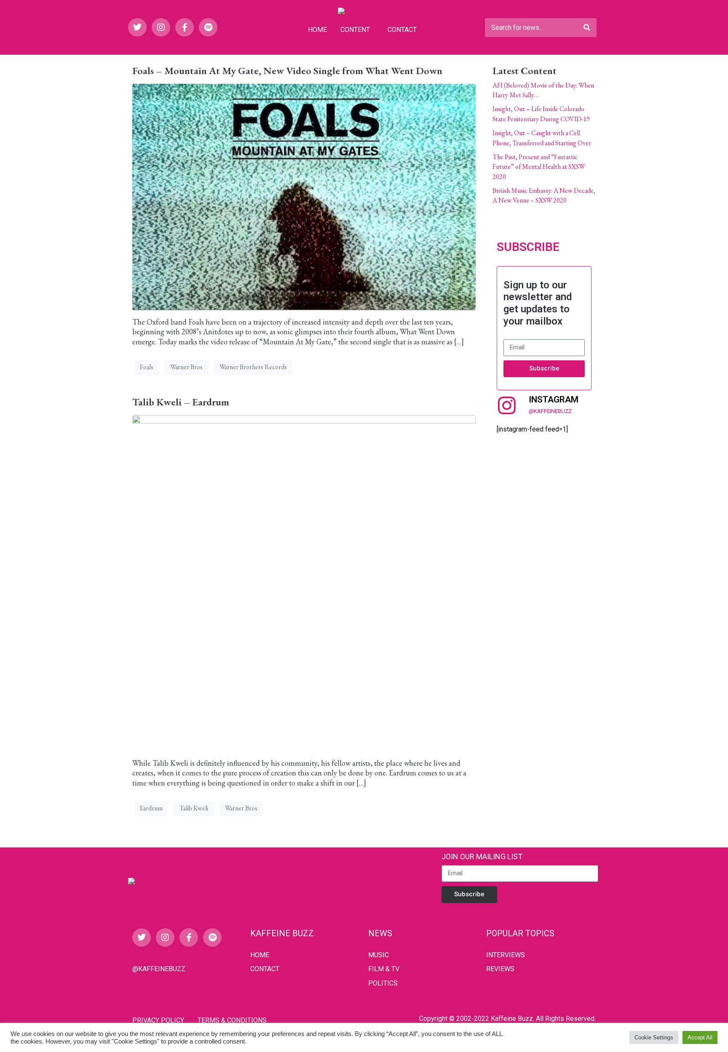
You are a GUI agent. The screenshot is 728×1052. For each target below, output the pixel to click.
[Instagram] (161, 27)
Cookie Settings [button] (653, 1037)
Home (317, 30)
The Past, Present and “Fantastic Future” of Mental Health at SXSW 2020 (538, 166)
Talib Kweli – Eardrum (180, 401)
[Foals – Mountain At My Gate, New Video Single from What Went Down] (304, 195)
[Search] (587, 27)
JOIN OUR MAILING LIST (482, 856)
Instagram (553, 399)
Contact (402, 30)
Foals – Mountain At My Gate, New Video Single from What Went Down (287, 70)
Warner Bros (186, 366)
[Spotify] (208, 27)
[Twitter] (137, 27)
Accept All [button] (700, 1037)
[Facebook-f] (184, 27)
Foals (146, 366)
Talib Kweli (193, 808)
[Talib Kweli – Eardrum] (304, 582)
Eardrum (151, 808)
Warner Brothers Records (253, 366)
